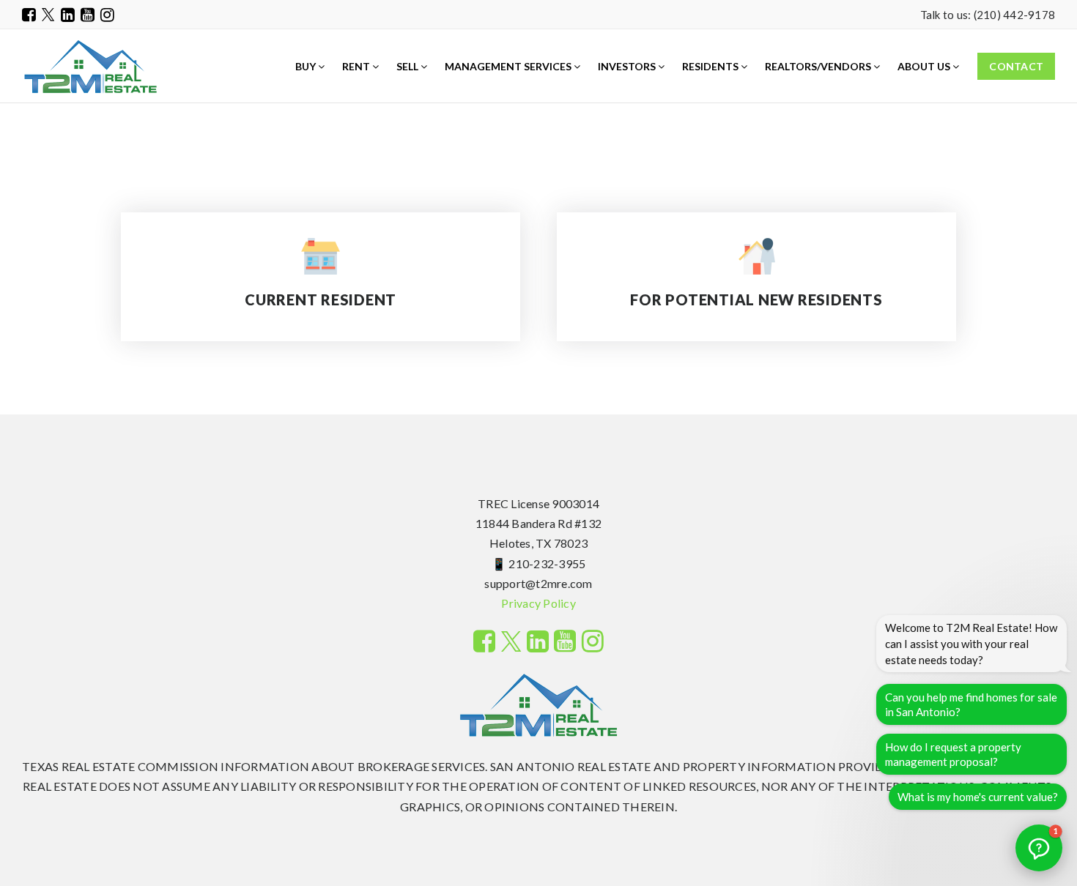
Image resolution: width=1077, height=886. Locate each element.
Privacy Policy (538, 603)
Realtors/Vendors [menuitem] (819, 66)
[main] (538, 207)
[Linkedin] (68, 15)
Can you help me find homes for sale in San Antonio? (971, 704)
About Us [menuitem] (925, 66)
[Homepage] (90, 66)
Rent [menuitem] (357, 66)
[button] (1038, 847)
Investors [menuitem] (628, 66)
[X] (48, 15)
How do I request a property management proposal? (953, 754)
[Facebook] (29, 15)
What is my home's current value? (978, 796)
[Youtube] (87, 15)
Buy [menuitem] (306, 66)
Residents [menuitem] (711, 66)
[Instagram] (107, 15)
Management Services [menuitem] (509, 66)
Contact (1016, 66)
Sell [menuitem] (408, 66)
